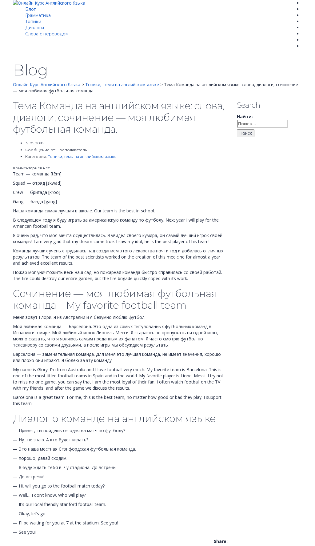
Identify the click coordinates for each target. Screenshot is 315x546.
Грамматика (38, 15)
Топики (33, 21)
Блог (30, 9)
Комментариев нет (31, 168)
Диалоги (34, 27)
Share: (221, 541)
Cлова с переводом (47, 34)
